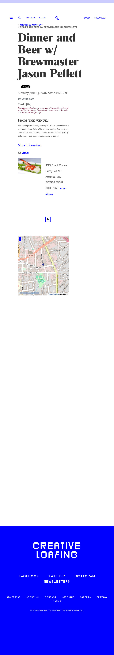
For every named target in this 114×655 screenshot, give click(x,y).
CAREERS (85, 597)
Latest (42, 18)
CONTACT (50, 597)
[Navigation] (10, 18)
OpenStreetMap (54, 294)
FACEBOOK (29, 576)
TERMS (57, 601)
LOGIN (87, 18)
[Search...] (19, 18)
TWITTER (56, 576)
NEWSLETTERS (57, 581)
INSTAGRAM (84, 576)
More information (30, 145)
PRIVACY (102, 597)
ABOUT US (32, 597)
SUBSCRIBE (99, 18)
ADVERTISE (13, 597)
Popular (30, 18)
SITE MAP (68, 597)
